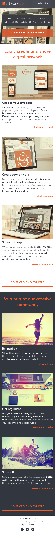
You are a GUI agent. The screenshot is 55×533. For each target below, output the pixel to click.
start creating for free (27, 32)
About (36, 522)
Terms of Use (10, 522)
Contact (31, 525)
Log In (39, 3)
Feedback (46, 522)
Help (22, 525)
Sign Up (48, 3)
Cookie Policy (25, 522)
